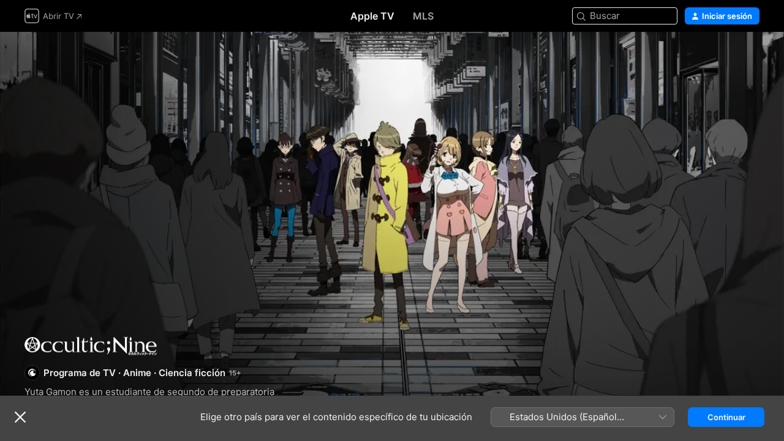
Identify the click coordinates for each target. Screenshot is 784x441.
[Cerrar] (20, 417)
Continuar (726, 417)
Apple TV (372, 16)
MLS (423, 16)
